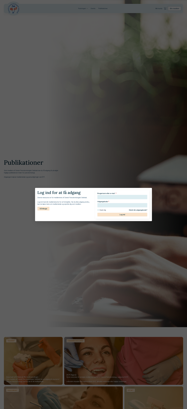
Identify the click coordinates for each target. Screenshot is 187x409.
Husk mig (102, 210)
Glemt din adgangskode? (138, 210)
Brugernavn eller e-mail (106, 193)
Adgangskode (103, 201)
